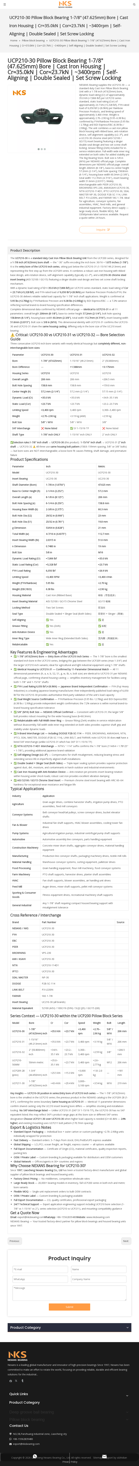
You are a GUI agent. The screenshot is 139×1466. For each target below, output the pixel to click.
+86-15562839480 (23, 1439)
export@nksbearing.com (30, 1217)
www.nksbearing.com (98, 1217)
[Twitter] (16, 1381)
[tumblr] (22, 1381)
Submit (69, 1307)
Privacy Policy (69, 1461)
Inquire (100, 230)
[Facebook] (11, 1381)
